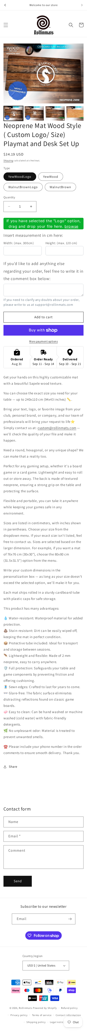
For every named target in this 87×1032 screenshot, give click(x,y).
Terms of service (42, 1015)
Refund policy (69, 1008)
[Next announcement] (82, 5)
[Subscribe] (70, 919)
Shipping (8, 160)
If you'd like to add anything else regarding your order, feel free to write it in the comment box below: (43, 271)
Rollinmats (25, 1008)
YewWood (50, 177)
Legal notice (57, 1022)
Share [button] (13, 766)
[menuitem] (13, 113)
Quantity (9, 197)
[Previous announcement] (5, 5)
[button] (6, 25)
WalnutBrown (60, 187)
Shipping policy (36, 1022)
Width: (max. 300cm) (18, 243)
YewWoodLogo (19, 177)
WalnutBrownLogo (23, 187)
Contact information (68, 1015)
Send (18, 881)
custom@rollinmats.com (57, 428)
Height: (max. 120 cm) (61, 243)
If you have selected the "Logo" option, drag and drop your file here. (43, 223)
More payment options (43, 341)
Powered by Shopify (45, 1008)
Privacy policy (19, 1015)
